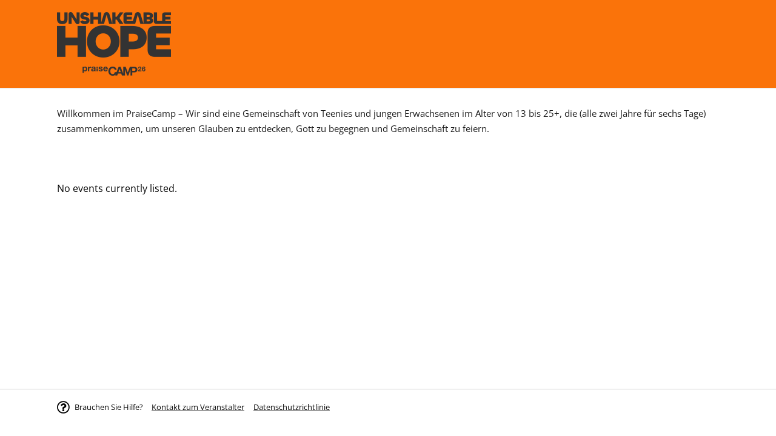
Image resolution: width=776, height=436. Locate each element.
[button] (198, 406)
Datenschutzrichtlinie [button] (291, 406)
